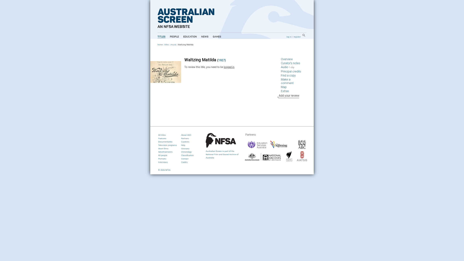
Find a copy (288, 75)
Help (183, 145)
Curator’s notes (290, 63)
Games (217, 37)
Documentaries (165, 141)
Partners (185, 138)
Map (284, 87)
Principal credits (291, 71)
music (173, 45)
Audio (287, 67)
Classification (187, 155)
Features (162, 138)
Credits (184, 162)
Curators (185, 141)
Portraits (162, 159)
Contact (184, 159)
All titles (162, 135)
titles (166, 45)
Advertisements (165, 152)
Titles (161, 37)
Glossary (185, 148)
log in (289, 37)
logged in (229, 67)
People (174, 37)
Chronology (186, 152)
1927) (222, 60)
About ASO (186, 135)
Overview (287, 59)
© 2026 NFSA (164, 170)
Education (190, 37)
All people (162, 155)
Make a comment (287, 81)
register (297, 37)
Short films (163, 148)
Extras (285, 91)
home (160, 45)
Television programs (167, 145)
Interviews (163, 162)
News (204, 37)
